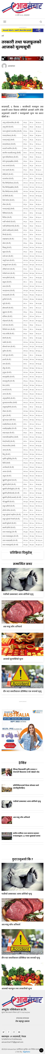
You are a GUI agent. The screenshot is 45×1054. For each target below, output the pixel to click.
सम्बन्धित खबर (22, 564)
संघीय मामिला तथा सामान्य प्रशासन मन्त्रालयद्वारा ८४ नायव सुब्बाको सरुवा (26, 834)
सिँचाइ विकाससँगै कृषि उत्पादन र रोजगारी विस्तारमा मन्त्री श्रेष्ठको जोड (26, 770)
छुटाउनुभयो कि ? (22, 859)
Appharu (26, 1052)
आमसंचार (11, 66)
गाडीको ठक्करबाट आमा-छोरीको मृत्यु (18, 594)
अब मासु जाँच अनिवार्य (12, 626)
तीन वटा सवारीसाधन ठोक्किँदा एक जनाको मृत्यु (22, 691)
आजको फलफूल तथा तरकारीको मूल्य (17, 988)
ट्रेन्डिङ (22, 763)
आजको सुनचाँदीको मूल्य (13, 658)
